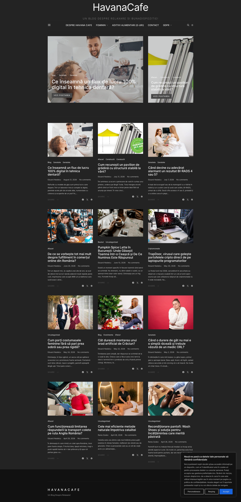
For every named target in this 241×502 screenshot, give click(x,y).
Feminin (101, 25)
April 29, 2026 (69, 438)
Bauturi (101, 242)
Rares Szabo (103, 435)
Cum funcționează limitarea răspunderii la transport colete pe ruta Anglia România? (69, 430)
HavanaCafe (64, 490)
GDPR (166, 25)
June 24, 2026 (69, 266)
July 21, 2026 (119, 177)
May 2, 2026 (169, 352)
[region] (208, 475)
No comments (85, 180)
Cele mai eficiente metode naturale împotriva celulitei (117, 428)
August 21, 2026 (70, 180)
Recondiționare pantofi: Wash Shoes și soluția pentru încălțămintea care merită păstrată (169, 431)
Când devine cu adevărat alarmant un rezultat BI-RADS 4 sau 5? (170, 171)
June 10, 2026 (120, 263)
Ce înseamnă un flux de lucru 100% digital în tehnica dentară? (94, 84)
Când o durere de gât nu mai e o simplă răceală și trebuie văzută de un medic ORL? (169, 343)
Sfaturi (117, 335)
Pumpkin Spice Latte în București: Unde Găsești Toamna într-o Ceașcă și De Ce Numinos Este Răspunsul (120, 252)
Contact (153, 25)
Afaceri (154, 77)
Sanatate (62, 75)
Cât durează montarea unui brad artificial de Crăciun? (117, 341)
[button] (192, 25)
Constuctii (177, 77)
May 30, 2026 (169, 266)
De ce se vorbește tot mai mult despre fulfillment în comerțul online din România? (69, 257)
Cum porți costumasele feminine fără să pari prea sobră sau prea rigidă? (66, 343)
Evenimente (108, 335)
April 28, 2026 (116, 435)
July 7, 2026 (169, 180)
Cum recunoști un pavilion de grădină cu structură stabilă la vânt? (169, 86)
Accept (226, 491)
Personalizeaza (194, 491)
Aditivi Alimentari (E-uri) (128, 25)
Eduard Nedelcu (54, 180)
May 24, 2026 (69, 352)
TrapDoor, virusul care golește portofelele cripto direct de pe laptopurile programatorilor (169, 257)
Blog (53, 75)
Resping (211, 491)
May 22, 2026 (119, 349)
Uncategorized (112, 242)
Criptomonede (154, 248)
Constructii (164, 77)
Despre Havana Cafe (79, 25)
